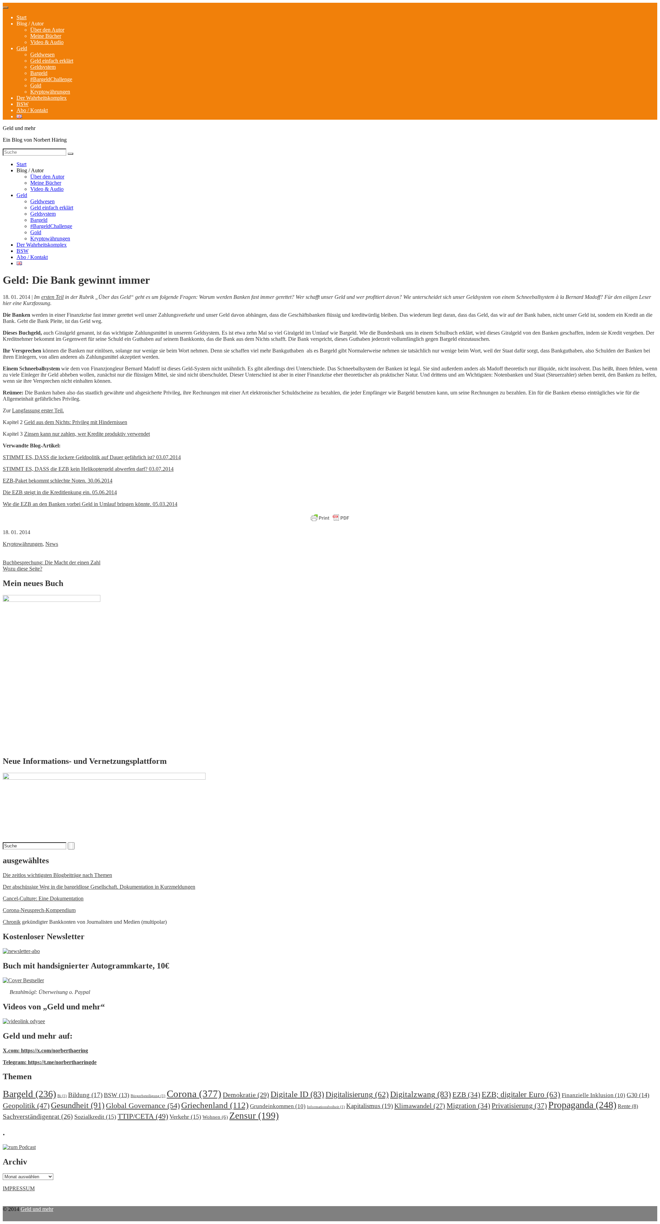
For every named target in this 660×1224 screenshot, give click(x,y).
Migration (468, 1106)
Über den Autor (47, 30)
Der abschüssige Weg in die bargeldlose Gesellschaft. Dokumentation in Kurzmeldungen (99, 887)
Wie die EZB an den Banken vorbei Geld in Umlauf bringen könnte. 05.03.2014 (90, 504)
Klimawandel (419, 1105)
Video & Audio (47, 42)
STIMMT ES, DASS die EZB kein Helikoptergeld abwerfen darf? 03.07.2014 (88, 469)
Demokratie (246, 1094)
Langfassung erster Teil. (38, 410)
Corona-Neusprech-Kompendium (39, 910)
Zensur (254, 1116)
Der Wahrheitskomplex (41, 98)
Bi (62, 1096)
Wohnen (215, 1117)
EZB (466, 1095)
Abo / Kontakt (32, 110)
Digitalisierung (357, 1094)
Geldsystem (43, 67)
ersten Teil (52, 297)
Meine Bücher (45, 36)
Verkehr (185, 1116)
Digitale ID (297, 1094)
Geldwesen (42, 54)
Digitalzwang (420, 1094)
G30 (638, 1095)
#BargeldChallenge (51, 79)
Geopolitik (26, 1105)
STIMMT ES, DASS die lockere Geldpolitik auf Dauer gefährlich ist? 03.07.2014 (92, 457)
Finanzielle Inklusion (593, 1095)
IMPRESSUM (19, 1188)
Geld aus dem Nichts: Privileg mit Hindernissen (75, 422)
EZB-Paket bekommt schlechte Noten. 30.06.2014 (57, 481)
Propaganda (582, 1105)
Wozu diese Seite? (22, 569)
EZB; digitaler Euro (521, 1094)
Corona (194, 1093)
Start (21, 17)
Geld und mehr (37, 1209)
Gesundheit (77, 1105)
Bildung (85, 1094)
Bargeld (38, 73)
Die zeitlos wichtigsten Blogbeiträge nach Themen (57, 875)
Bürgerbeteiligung (148, 1096)
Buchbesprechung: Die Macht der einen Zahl (51, 562)
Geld (21, 48)
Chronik (12, 922)
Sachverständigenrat (38, 1116)
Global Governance (143, 1105)
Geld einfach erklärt (51, 61)
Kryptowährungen (50, 92)
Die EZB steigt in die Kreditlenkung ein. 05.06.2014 (60, 492)
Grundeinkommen (278, 1106)
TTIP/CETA (143, 1116)
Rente (628, 1106)
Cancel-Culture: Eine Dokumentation (43, 898)
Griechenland (215, 1105)
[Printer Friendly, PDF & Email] (330, 518)
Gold (35, 85)
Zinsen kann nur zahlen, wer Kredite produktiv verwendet (87, 434)
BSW (22, 104)
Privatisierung (519, 1106)
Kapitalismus (369, 1105)
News (51, 544)
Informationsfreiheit (326, 1107)
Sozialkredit (95, 1116)
